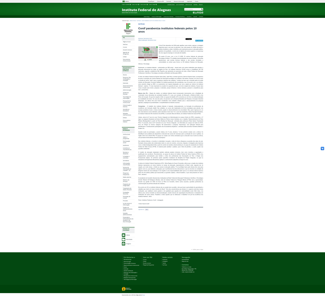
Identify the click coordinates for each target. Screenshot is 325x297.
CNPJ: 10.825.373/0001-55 (188, 272)
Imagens (128, 244)
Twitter (200, 12)
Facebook (194, 12)
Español (196, 4)
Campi (144, 261)
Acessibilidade (171, 4)
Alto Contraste (180, 4)
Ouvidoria (189, 16)
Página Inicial (133, 20)
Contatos (201, 16)
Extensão (126, 269)
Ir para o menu (135, 4)
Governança (147, 16)
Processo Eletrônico (180, 16)
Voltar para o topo (198, 249)
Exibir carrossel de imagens (154, 47)
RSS (202, 12)
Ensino (125, 267)
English (201, 4)
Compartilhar (200, 40)
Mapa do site (189, 4)
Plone (143, 295)
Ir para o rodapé (152, 4)
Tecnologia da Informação (130, 279)
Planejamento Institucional (130, 276)
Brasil (127, 1)
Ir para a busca (144, 4)
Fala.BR (195, 16)
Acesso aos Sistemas (168, 16)
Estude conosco (147, 263)
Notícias (139, 20)
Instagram (198, 12)
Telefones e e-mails (186, 267)
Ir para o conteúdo (126, 4)
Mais (147, 209)
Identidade (129, 239)
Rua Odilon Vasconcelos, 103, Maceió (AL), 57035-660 (189, 269)
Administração (127, 261)
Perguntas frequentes (148, 265)
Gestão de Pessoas (128, 270)
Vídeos (128, 235)
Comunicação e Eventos (130, 263)
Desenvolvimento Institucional (131, 265)
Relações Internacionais (130, 277)
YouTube (196, 12)
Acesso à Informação (156, 16)
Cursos (145, 259)
